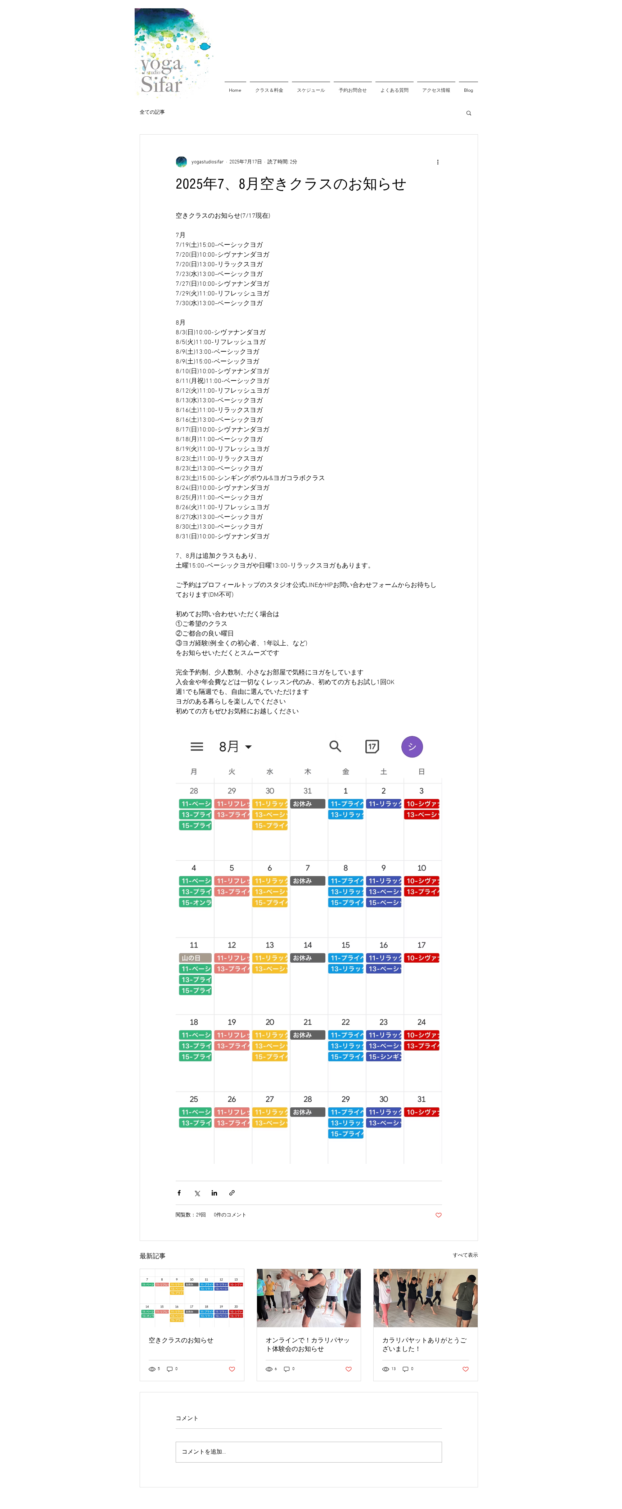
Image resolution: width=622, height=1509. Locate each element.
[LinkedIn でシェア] (214, 1192)
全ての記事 (152, 112)
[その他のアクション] (437, 162)
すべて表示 (465, 1255)
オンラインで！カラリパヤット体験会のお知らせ (308, 1345)
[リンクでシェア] (232, 1192)
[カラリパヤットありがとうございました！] (426, 1298)
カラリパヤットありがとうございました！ (424, 1345)
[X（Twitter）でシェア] (196, 1192)
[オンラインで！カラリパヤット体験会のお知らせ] (309, 1298)
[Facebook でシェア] (179, 1192)
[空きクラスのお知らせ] (192, 1298)
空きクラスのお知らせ (181, 1340)
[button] (468, 113)
